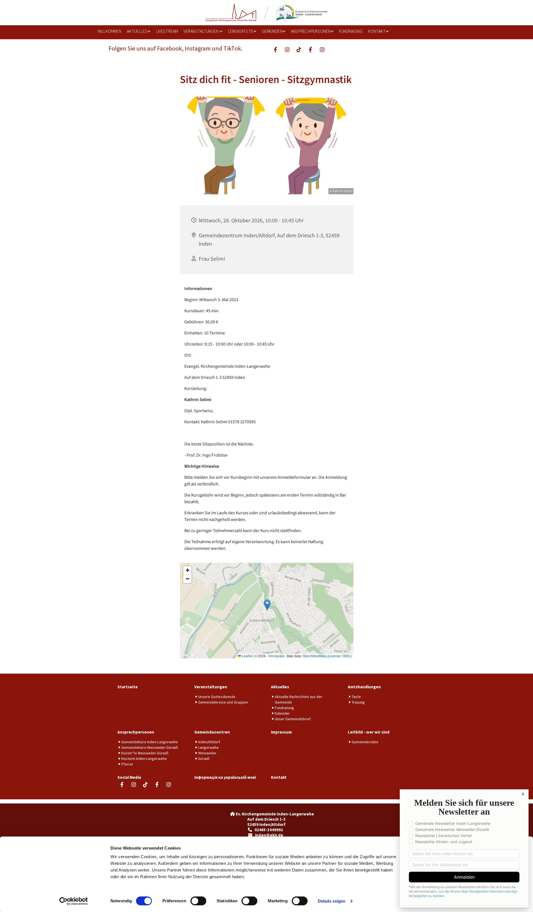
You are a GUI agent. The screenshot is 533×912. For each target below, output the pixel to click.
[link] (136, 31)
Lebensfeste (240, 31)
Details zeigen (331, 901)
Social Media (129, 777)
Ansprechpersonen (310, 31)
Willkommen (109, 31)
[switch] (198, 900)
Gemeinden (272, 31)
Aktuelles (137, 31)
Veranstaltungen (201, 31)
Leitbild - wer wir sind (368, 732)
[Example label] (287, 49)
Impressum (281, 732)
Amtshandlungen (364, 686)
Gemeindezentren (212, 732)
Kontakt (377, 31)
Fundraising (351, 31)
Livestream (167, 31)
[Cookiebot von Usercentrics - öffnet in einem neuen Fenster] (73, 901)
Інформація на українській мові (225, 777)
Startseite (127, 686)
